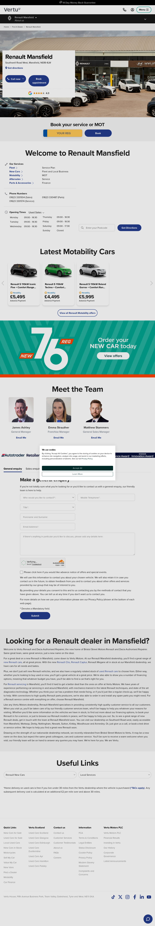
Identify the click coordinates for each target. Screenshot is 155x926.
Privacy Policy (87, 458)
